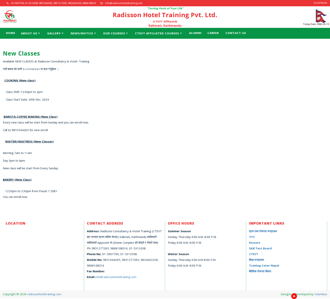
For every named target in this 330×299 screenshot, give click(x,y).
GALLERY (54, 33)
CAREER (213, 33)
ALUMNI (195, 33)
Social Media (320, 2)
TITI (252, 237)
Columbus (320, 294)
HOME (10, 33)
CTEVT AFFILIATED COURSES (157, 33)
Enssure (254, 242)
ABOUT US (29, 33)
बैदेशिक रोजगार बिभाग (260, 271)
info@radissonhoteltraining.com (115, 277)
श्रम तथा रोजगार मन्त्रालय (263, 231)
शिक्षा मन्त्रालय (256, 260)
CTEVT (253, 254)
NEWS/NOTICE (82, 33)
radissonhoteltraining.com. (44, 294)
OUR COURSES (114, 33)
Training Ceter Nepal (264, 265)
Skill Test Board (260, 248)
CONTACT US (236, 33)
